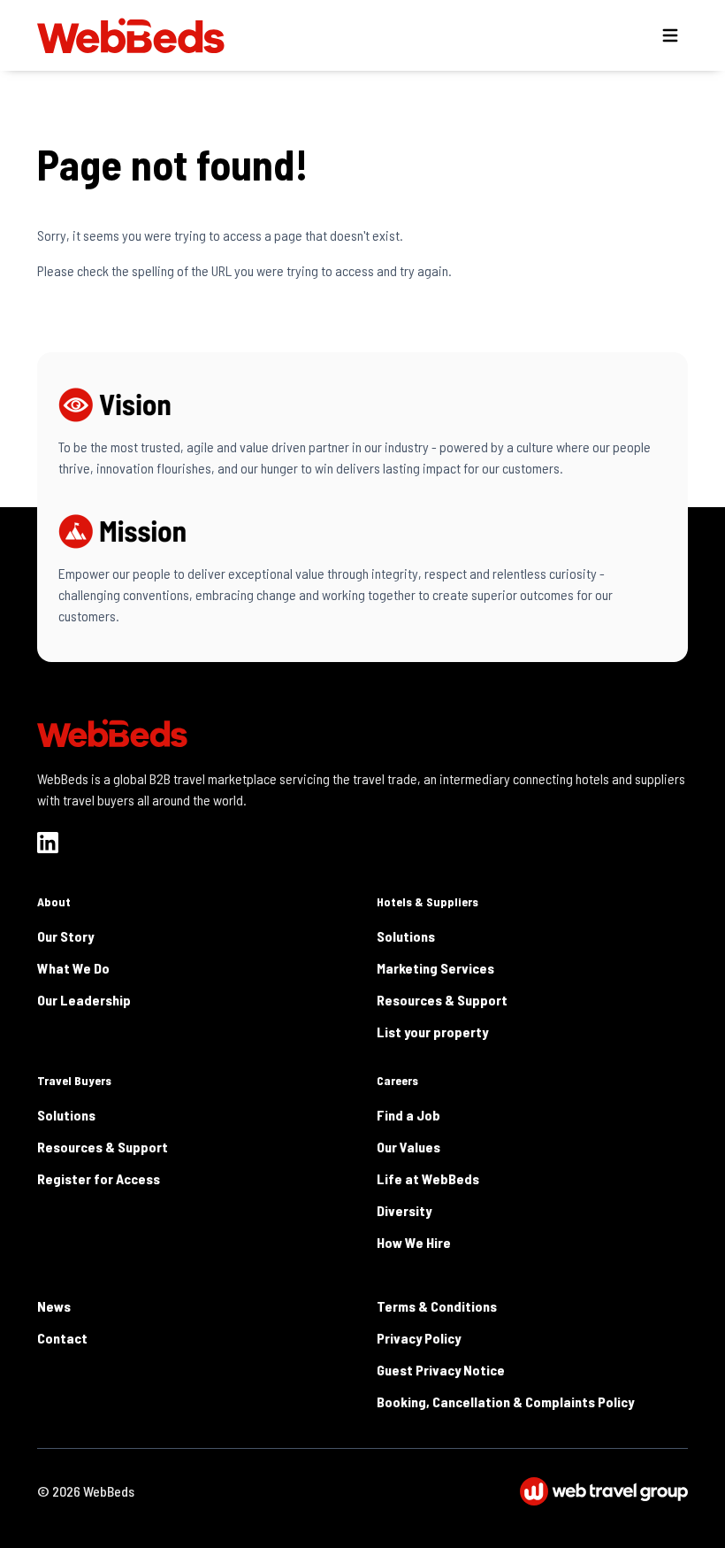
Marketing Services (435, 967)
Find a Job (408, 1114)
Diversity (404, 1210)
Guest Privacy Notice (441, 1369)
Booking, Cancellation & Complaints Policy (505, 1401)
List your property (432, 1031)
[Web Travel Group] (604, 1491)
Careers (397, 1080)
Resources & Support (442, 999)
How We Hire (414, 1242)
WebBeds (108, 1491)
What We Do (73, 967)
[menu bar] (670, 35)
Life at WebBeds (428, 1178)
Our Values (408, 1146)
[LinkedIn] (47, 842)
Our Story (65, 936)
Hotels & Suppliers (427, 901)
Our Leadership (84, 999)
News (54, 1306)
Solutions (406, 936)
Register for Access (98, 1178)
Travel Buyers (74, 1080)
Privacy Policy (419, 1337)
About (54, 901)
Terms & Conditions (437, 1306)
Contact (62, 1337)
